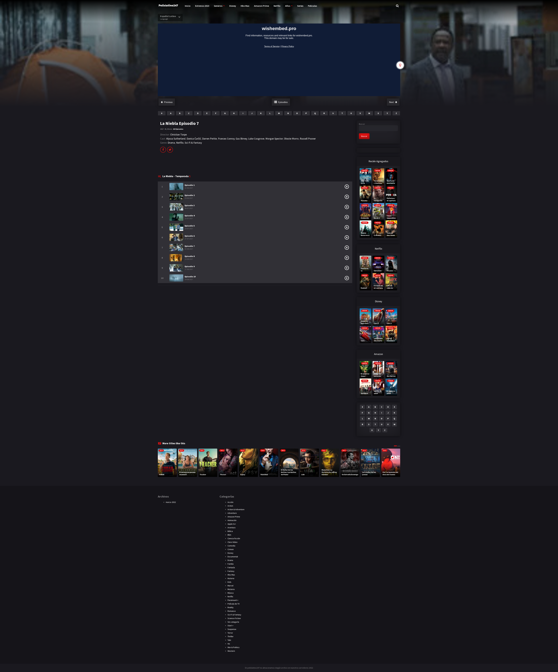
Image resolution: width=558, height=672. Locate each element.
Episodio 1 (190, 185)
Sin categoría (233, 622)
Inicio (188, 5)
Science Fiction (234, 618)
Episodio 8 (190, 256)
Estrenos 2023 (202, 5)
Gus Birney (241, 138)
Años (287, 5)
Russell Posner (308, 138)
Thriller (231, 636)
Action (230, 505)
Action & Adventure (236, 509)
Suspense (232, 629)
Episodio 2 (190, 195)
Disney (232, 5)
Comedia (231, 545)
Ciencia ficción (234, 538)
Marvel (230, 585)
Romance (232, 611)
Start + (230, 625)
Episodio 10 (190, 276)
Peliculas (312, 5)
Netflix (277, 5)
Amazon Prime (261, 5)
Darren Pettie (209, 138)
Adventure (232, 513)
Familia (231, 564)
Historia (231, 578)
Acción (230, 502)
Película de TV (233, 603)
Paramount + (233, 600)
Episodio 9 (190, 266)
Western (231, 651)
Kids (229, 582)
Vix (229, 643)
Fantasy (231, 571)
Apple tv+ (232, 524)
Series (300, 5)
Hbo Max (245, 5)
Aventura (231, 527)
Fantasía (231, 567)
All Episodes (178, 129)
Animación (232, 520)
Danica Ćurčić (194, 138)
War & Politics (233, 647)
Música (231, 593)
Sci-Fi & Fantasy (193, 142)
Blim (229, 535)
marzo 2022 (171, 502)
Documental (233, 556)
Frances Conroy (226, 138)
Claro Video (232, 542)
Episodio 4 (190, 215)
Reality (231, 607)
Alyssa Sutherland (175, 138)
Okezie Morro (291, 138)
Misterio (231, 589)
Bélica (230, 531)
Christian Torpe (178, 134)
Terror (230, 632)
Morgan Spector (274, 138)
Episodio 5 (190, 225)
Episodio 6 (190, 236)
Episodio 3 (190, 205)
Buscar (362, 124)
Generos (218, 5)
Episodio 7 (190, 246)
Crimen (231, 549)
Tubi (229, 640)
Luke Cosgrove (256, 138)
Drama (171, 142)
